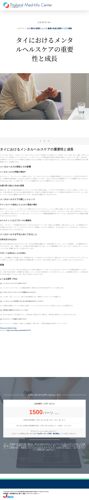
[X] (44, 141)
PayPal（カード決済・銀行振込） (49, 433)
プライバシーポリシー (32, 493)
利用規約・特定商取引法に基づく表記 (14, 493)
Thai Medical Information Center (27, 491)
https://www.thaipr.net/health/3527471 (19, 330)
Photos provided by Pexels (8, 328)
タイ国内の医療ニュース (37, 28)
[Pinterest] (49, 141)
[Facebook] (40, 141)
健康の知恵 (52, 28)
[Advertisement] (44, 359)
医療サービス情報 (64, 28)
